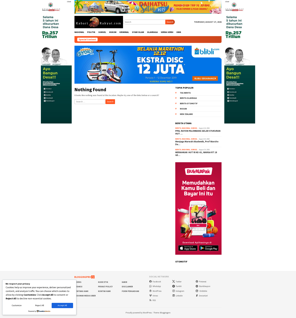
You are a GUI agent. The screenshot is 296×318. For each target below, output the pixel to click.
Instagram (180, 291)
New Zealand (186, 114)
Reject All (39, 305)
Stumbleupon (204, 286)
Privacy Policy (105, 286)
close (69, 1)
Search (170, 22)
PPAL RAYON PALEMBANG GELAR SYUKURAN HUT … (197, 132)
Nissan (183, 108)
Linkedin (179, 295)
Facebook (157, 281)
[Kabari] (98, 21)
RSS (154, 300)
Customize (17, 305)
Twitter (178, 281)
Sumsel (194, 128)
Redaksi (78, 286)
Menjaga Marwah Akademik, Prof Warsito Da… (196, 143)
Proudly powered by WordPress (139, 312)
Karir (124, 282)
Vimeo (155, 295)
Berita (178, 128)
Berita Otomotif (188, 103)
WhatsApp (157, 286)
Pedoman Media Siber (85, 295)
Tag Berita (185, 93)
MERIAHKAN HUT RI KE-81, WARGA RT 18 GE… (196, 154)
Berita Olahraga (188, 98)
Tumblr (179, 286)
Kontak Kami (104, 291)
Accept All (62, 305)
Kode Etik (103, 282)
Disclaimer (127, 286)
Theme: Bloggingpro (162, 312)
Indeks (77, 282)
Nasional (186, 128)
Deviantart (203, 295)
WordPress (157, 291)
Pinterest (202, 281)
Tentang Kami (81, 291)
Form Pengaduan (130, 291)
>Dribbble (203, 291)
